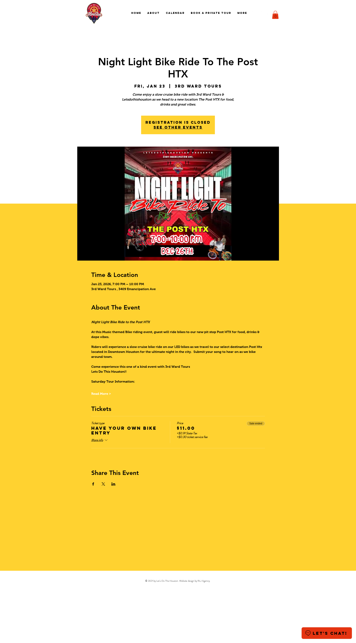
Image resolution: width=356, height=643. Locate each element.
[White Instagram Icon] (260, 13)
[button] (275, 15)
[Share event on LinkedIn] (113, 484)
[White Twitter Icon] (267, 13)
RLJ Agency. (204, 581)
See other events (178, 127)
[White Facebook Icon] (254, 13)
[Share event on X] (103, 484)
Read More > (101, 393)
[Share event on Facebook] (93, 484)
